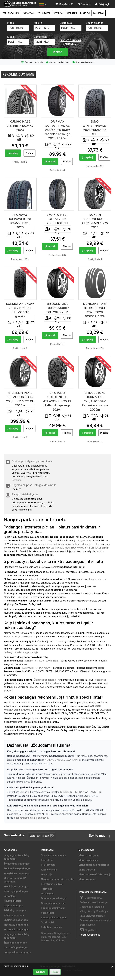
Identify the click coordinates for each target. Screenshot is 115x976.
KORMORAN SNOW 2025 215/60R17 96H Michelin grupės (20, 310)
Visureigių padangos (16, 891)
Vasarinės (100, 679)
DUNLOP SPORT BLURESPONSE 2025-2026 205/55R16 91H (95, 310)
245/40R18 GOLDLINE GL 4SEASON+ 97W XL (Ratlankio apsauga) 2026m (57, 401)
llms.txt (45, 940)
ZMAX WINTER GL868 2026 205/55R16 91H (57, 219)
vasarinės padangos (52, 544)
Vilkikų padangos (14, 915)
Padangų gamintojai (53, 907)
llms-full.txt (57, 940)
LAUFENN (52, 660)
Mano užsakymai (88, 855)
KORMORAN (29, 667)
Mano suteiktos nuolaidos (93, 864)
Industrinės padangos (16, 873)
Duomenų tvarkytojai (53, 898)
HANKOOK (44, 667)
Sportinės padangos (16, 919)
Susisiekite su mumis (53, 855)
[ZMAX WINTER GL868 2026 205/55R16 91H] (57, 194)
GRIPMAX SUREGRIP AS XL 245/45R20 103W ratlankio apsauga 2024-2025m (57, 130)
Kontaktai (85, 13)
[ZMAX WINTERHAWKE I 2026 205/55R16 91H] (95, 101)
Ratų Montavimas (51, 927)
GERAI (40, 972)
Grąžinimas (71, 13)
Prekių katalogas (11, 13)
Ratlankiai (9, 895)
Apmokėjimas (44, 13)
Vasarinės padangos (16, 947)
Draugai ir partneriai (53, 903)
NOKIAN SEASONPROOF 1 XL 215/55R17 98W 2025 (95, 221)
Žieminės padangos (29, 544)
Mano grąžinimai (88, 860)
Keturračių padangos (16, 929)
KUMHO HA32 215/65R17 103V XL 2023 (20, 126)
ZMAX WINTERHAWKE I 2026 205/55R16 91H (95, 128)
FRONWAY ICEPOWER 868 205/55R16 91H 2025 (20, 221)
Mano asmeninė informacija (94, 874)
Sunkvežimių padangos (17, 868)
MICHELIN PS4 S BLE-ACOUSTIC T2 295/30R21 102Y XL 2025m (20, 399)
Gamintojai (98, 13)
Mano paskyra (86, 849)
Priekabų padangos (15, 910)
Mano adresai (86, 869)
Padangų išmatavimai (53, 917)
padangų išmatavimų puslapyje (21, 652)
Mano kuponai (86, 879)
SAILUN (39, 660)
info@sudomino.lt (45, 485)
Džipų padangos (13, 905)
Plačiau (55, 972)
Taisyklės (46, 888)
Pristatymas (29, 13)
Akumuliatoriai (12, 900)
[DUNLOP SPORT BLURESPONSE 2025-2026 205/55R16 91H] (95, 283)
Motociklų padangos (16, 924)
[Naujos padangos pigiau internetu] (20, 3)
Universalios (52, 683)
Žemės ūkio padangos (17, 863)
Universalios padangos (17, 952)
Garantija (58, 13)
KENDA (29, 660)
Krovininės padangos (16, 886)
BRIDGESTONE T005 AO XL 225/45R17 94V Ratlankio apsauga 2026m (95, 401)
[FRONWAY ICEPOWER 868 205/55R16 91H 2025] (20, 194)
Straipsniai (47, 922)
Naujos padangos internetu (57, 879)
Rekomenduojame (18, 74)
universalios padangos (78, 544)
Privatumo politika (52, 883)
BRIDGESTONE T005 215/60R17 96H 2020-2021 (57, 308)
